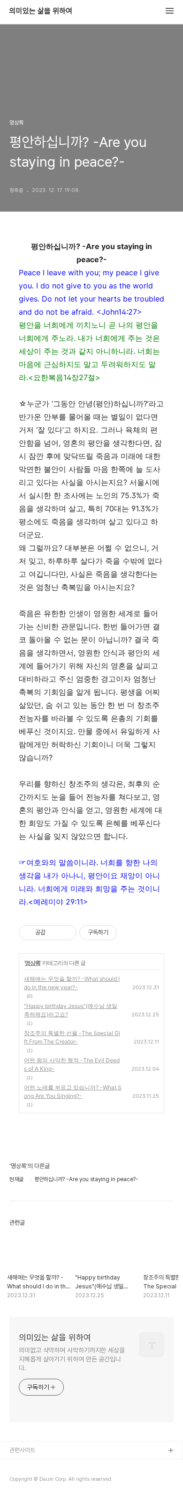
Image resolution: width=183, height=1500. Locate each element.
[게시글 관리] (66, 933)
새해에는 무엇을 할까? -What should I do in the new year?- (72, 983)
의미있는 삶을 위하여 (40, 11)
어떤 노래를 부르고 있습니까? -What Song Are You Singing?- (73, 1091)
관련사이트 (22, 1450)
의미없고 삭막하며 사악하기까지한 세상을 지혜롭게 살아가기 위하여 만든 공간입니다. (72, 1359)
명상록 (32, 962)
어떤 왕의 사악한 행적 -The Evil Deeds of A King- (72, 1064)
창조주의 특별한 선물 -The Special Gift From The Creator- (72, 1037)
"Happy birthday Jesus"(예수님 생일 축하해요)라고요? (70, 1010)
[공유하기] (54, 933)
